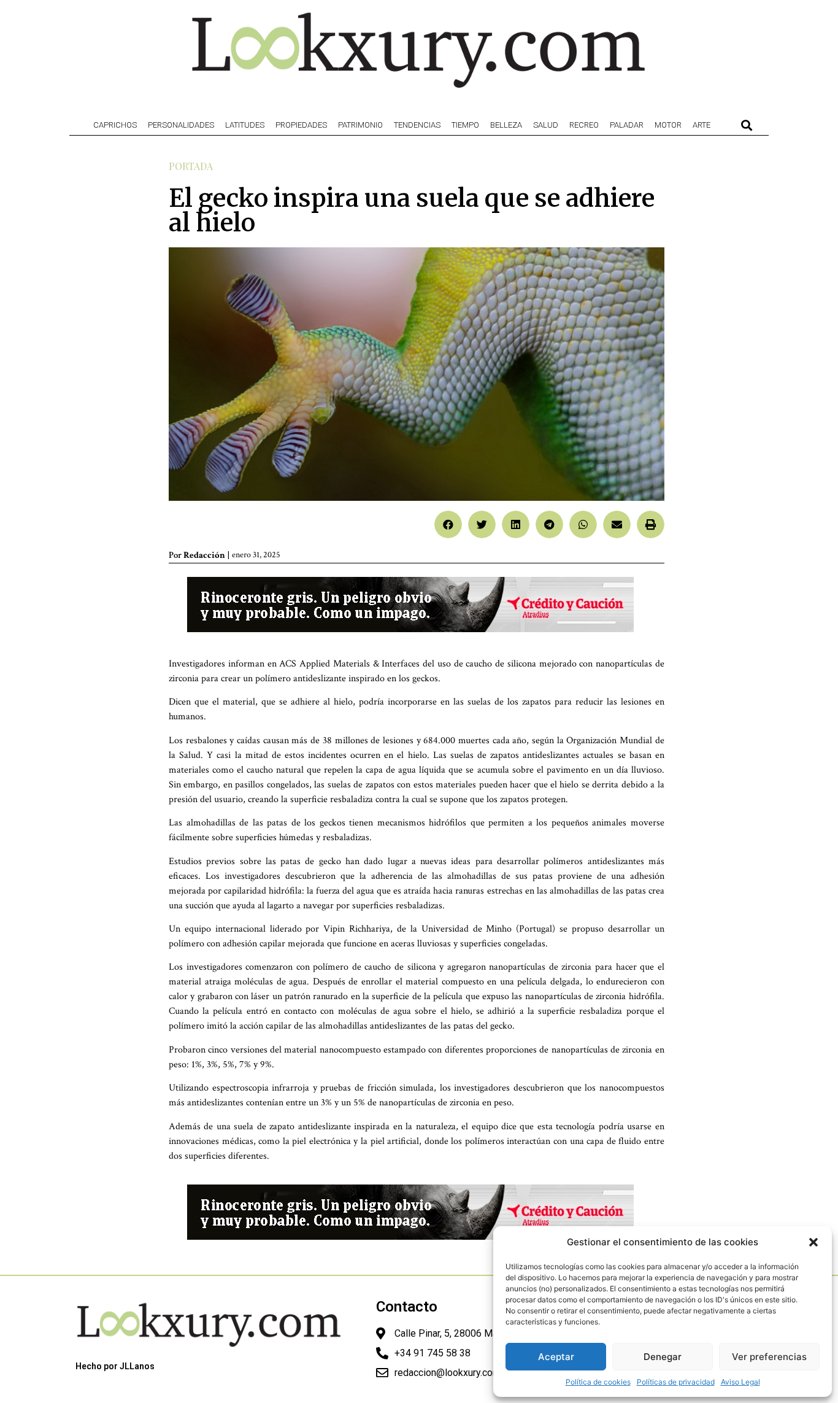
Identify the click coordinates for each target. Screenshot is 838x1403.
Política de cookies (598, 1381)
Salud (545, 124)
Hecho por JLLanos (115, 1366)
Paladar (627, 124)
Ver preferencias (769, 1356)
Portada (191, 166)
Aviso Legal (740, 1381)
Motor (668, 124)
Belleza (506, 124)
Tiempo (465, 124)
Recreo (584, 124)
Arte (701, 124)
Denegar (663, 1356)
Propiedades (301, 124)
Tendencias (417, 124)
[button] (813, 1242)
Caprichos (115, 124)
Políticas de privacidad (676, 1381)
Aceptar (556, 1356)
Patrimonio (360, 124)
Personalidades (181, 124)
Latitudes (244, 124)
